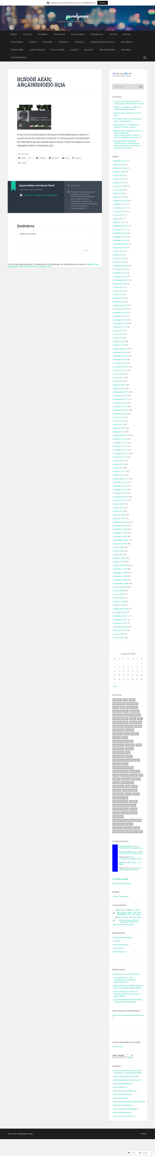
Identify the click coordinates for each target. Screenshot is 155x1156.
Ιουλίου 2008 (119, 591)
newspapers (17, 50)
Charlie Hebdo (132, 703)
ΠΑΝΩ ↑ (144, 1134)
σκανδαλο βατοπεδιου (134, 831)
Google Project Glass (120, 718)
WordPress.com (120, 952)
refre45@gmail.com (126, 846)
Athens (132, 700)
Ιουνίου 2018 (119, 190)
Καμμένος (126, 779)
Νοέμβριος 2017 (120, 204)
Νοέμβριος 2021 (120, 161)
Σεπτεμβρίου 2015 (121, 280)
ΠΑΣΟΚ (134, 786)
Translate (129, 1058)
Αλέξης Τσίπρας (119, 756)
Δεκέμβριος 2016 (121, 233)
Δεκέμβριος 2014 (121, 313)
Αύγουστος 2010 (120, 500)
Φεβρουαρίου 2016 (121, 266)
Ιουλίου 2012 (119, 417)
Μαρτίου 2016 (119, 262)
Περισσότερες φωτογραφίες (123, 925)
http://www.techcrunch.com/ (124, 1116)
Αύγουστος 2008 (120, 587)
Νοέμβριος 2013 (120, 359)
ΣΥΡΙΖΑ (136, 794)
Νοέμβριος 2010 (120, 489)
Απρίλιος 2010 (119, 515)
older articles (37, 50)
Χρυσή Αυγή (117, 828)
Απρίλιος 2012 (119, 428)
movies (127, 34)
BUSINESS (126, 50)
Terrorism (117, 737)
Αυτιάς (129, 756)
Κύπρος (116, 782)
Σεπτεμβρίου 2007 (121, 627)
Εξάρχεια (116, 779)
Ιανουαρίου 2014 (120, 352)
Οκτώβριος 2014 (120, 320)
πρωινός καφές (119, 831)
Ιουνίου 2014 (119, 334)
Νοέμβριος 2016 (120, 237)
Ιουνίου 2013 (119, 378)
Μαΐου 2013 (118, 381)
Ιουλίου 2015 (119, 287)
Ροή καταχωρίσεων (121, 945)
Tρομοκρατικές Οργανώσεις (123, 741)
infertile (121, 862)
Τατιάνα (116, 813)
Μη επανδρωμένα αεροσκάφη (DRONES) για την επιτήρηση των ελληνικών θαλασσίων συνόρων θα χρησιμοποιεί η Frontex (127, 144)
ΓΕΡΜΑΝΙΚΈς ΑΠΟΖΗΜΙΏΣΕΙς (123, 767)
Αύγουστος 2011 (120, 457)
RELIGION (88, 50)
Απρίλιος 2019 (119, 179)
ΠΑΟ (127, 786)
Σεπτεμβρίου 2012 (121, 410)
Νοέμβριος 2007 (120, 620)
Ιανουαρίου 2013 (120, 396)
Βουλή (125, 764)
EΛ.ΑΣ (125, 711)
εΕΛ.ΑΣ (136, 828)
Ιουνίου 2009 (119, 551)
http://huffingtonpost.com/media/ (126, 1076)
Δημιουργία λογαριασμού (123, 937)
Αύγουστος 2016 (120, 248)
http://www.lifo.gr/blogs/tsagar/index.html (129, 1102)
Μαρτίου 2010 (119, 518)
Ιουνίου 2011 (119, 464)
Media (14, 34)
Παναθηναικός (118, 794)
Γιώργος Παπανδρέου (120, 771)
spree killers (117, 734)
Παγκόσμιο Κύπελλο (129, 790)
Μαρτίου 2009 (119, 562)
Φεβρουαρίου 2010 (121, 522)
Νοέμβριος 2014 (120, 316)
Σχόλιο (85, 250)
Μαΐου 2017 (118, 219)
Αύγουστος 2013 (120, 370)
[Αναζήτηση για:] (128, 86)
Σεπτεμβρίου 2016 (121, 244)
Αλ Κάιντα (129, 749)
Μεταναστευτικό (127, 782)
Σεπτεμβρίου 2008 (121, 583)
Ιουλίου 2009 (119, 547)
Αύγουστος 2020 (120, 168)
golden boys (134, 711)
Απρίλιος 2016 (119, 258)
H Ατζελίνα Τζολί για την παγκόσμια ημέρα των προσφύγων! (128, 120)
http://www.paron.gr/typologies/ (126, 1109)
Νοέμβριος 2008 (120, 576)
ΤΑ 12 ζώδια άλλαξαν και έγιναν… (130, 869)
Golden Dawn (118, 715)
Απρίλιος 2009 (119, 558)
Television (59, 34)
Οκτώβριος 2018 (120, 186)
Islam (140, 718)
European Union (132, 707)
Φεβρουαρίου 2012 (121, 435)
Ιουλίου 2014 (119, 331)
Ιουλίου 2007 (119, 634)
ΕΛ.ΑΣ (116, 775)
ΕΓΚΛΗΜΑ (47, 42)
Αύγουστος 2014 (120, 327)
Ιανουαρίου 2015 (120, 309)
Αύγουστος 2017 (120, 212)
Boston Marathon (119, 703)
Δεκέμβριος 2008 (121, 573)
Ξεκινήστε (102, 3)
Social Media (78, 34)
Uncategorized (18, 58)
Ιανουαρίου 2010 (120, 526)
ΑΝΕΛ (139, 745)
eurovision (117, 711)
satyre (113, 34)
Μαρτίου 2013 (119, 388)
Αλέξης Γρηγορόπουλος (121, 752)
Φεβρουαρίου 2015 (121, 305)
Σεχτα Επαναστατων (120, 801)
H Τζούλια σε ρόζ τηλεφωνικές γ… (131, 847)
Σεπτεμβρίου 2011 (121, 453)
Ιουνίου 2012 (119, 421)
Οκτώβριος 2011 (120, 450)
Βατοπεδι (117, 764)
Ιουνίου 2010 (119, 508)
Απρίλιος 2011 (119, 471)
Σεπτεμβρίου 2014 (121, 323)
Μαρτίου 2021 (119, 165)
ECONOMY (43, 34)
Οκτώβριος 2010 (120, 493)
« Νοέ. (114, 687)
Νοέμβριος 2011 (120, 446)
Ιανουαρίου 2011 (120, 482)
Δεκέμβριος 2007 (121, 616)
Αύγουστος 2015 (120, 284)
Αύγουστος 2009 (120, 544)
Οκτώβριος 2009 (120, 536)
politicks (138, 726)
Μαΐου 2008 (118, 598)
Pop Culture (57, 50)
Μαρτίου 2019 (119, 183)
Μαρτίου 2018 (119, 197)
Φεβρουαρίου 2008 (121, 609)
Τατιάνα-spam (118, 816)
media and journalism (120, 722)
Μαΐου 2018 (118, 193)
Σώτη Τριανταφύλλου (121, 809)
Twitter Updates (120, 879)
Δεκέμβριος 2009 (121, 529)
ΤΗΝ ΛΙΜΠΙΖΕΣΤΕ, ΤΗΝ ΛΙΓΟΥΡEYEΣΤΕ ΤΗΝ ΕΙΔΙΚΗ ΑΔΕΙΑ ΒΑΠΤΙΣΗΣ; (125, 980)
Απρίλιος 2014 (119, 341)
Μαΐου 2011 (118, 468)
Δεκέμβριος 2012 (121, 399)
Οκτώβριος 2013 (120, 363)
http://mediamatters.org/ (123, 1084)
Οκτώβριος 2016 (120, 240)
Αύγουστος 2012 (120, 414)
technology (97, 34)
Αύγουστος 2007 (120, 630)
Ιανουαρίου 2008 (120, 612)
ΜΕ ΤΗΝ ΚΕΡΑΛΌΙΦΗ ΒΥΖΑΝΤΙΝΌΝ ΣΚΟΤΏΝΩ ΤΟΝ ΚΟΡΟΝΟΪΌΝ (128, 1001)
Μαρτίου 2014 (119, 345)
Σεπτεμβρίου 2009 (121, 540)
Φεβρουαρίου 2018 (121, 201)
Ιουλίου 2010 (119, 504)
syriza (126, 734)
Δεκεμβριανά (134, 771)
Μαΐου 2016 (118, 255)
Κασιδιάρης (135, 779)
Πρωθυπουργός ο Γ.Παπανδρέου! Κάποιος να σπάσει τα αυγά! (126, 126)
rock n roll (130, 730)
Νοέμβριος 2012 (120, 403)
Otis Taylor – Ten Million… (130, 863)
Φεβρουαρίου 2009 (121, 565)
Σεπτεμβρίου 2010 (121, 497)
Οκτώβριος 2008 (120, 580)
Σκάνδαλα (133, 801)
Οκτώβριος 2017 (120, 208)
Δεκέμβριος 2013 (121, 356)
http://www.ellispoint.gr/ (123, 1094)
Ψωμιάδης (127, 828)
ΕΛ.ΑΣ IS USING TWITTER (129, 775)
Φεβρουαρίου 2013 (121, 392)
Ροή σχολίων (119, 948)
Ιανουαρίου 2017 (120, 230)
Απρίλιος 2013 (119, 385)
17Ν (125, 700)
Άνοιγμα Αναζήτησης (145, 57)
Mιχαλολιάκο (118, 726)
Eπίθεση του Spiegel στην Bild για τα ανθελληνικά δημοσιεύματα (127, 108)
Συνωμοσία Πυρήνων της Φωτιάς (124, 805)
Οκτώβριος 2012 (120, 406)
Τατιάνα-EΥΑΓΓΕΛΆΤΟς (129, 813)
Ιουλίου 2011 (119, 461)
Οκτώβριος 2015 (120, 276)
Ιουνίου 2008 (119, 594)
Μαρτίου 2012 (119, 432)
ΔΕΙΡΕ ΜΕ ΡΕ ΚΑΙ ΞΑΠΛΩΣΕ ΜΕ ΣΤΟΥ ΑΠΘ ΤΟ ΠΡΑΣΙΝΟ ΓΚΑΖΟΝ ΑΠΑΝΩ (128, 987)
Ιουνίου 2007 (119, 638)
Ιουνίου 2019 (119, 175)
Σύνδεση (117, 941)
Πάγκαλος (117, 790)
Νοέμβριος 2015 (120, 273)
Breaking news (107, 50)
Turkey (125, 737)
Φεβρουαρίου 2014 (121, 349)
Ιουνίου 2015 (119, 291)
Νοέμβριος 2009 (120, 533)
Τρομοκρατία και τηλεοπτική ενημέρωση (127, 820)
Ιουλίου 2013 (119, 374)
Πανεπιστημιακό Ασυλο (102, 42)
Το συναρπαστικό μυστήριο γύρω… (131, 858)
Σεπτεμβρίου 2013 (121, 367)
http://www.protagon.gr (122, 1112)
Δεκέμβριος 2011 (121, 443)
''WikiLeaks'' (117, 700)
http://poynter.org (120, 1087)
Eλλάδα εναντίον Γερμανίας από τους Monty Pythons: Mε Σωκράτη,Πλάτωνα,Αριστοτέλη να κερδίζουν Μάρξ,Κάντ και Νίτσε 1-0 (128, 134)
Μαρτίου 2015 (119, 302)
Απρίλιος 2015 (119, 298)
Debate (116, 707)
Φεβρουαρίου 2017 (121, 226)
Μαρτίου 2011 (119, 475)
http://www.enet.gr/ (121, 1098)
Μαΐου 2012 (118, 424)
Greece (132, 718)
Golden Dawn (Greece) (132, 715)
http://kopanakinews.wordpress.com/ (128, 1080)
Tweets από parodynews (121, 883)
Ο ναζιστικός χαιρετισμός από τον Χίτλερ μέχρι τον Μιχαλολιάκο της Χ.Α (129, 102)
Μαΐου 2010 (118, 511)
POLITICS (27, 34)
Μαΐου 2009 (118, 555)
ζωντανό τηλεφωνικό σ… (128, 852)
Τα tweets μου (117, 1046)
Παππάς (128, 794)
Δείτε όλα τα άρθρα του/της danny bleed (40, 195)
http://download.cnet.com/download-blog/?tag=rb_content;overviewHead (128, 1071)
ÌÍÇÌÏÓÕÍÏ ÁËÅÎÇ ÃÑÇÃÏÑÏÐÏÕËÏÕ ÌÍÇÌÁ (41, 82)
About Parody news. (121, 896)
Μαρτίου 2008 (119, 605)
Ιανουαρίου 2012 (120, 439)
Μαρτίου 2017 (119, 222)
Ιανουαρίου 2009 (120, 569)
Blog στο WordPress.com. (20, 1134)
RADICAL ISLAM (118, 730)
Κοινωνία (63, 42)
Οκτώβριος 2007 (120, 623)
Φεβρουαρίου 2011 (121, 479)
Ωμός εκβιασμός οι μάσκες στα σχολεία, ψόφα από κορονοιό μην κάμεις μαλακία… (127, 994)
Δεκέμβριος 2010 (121, 486)
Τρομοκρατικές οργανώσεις (123, 824)
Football (79, 42)
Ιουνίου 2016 (119, 251)
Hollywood (17, 42)
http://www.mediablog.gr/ (123, 1105)
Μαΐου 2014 (118, 338)
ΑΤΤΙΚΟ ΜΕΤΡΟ (118, 749)
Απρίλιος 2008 (119, 601)
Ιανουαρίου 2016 (120, 269)
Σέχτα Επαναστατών (120, 798)
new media (126, 42)
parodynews (77, 16)
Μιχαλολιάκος (118, 786)
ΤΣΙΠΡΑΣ (133, 809)
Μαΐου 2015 (118, 295)
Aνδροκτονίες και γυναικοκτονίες (127, 974)
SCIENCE (33, 42)
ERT (122, 707)
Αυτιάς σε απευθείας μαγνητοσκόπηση (126, 760)
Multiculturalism (135, 722)
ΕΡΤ (141, 775)
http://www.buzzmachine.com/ (125, 1091)
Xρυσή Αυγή (130, 745)
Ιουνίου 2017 (119, 215)
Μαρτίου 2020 (119, 172)
